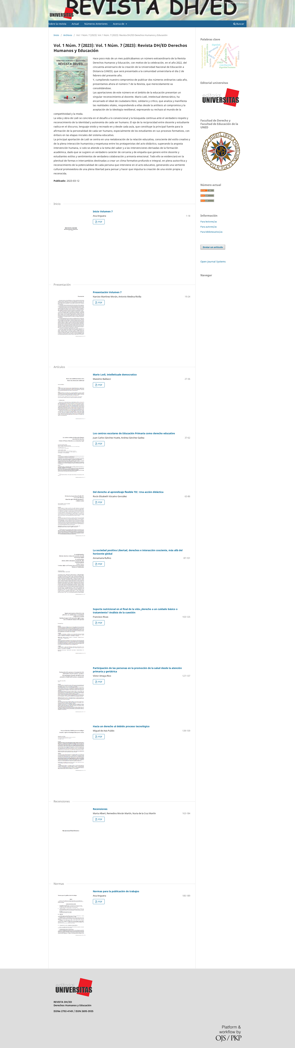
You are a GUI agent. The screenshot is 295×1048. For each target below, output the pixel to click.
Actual (75, 23)
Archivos (67, 35)
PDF (100, 221)
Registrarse (230, 2)
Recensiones (100, 809)
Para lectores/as (208, 221)
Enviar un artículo (213, 247)
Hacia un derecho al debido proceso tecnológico (121, 726)
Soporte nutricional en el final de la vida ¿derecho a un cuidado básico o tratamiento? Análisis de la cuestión (135, 610)
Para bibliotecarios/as (211, 231)
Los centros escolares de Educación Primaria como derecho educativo (134, 433)
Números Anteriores (96, 23)
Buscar (240, 23)
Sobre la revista (57, 23)
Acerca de (119, 23)
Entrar (243, 2)
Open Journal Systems (213, 261)
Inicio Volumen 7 (103, 211)
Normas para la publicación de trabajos (116, 891)
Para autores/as (208, 226)
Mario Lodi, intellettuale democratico (115, 374)
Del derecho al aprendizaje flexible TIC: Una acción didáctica (128, 492)
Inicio (56, 35)
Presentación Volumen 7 (107, 292)
